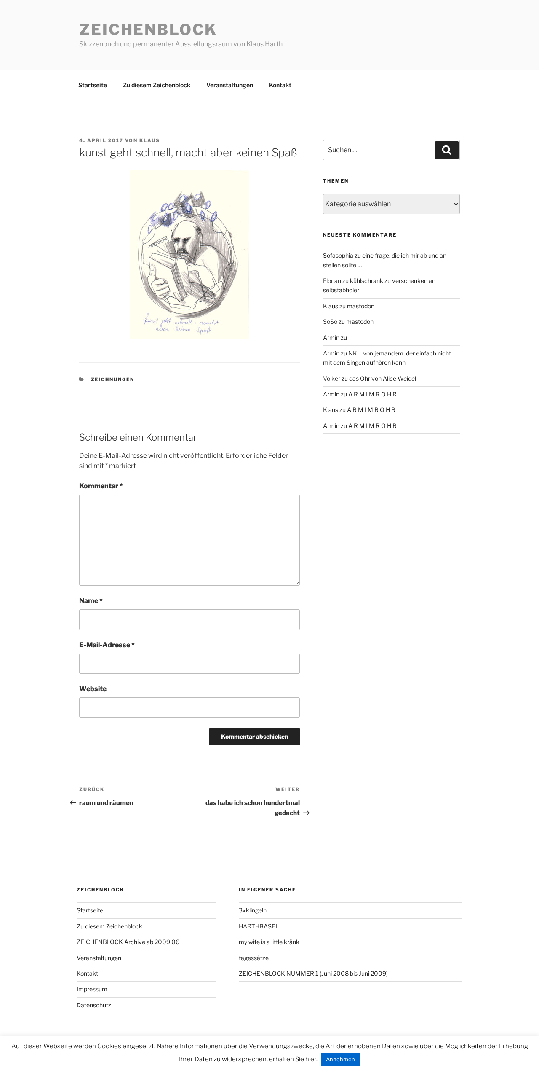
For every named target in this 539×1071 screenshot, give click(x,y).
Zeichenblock (148, 29)
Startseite (92, 85)
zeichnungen (113, 379)
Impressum (92, 989)
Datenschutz (94, 1005)
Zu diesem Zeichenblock (156, 85)
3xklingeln (253, 910)
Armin (331, 337)
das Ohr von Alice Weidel (382, 378)
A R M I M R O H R (372, 394)
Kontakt (280, 85)
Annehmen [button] (340, 1059)
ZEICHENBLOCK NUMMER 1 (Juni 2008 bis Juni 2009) (313, 973)
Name (91, 601)
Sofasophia (338, 255)
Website (93, 689)
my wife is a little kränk (269, 941)
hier (310, 1059)
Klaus (149, 140)
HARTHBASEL (259, 926)
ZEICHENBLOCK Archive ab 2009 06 (128, 941)
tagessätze (254, 957)
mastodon (360, 305)
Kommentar (101, 486)
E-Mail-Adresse (107, 645)
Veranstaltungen (229, 85)
